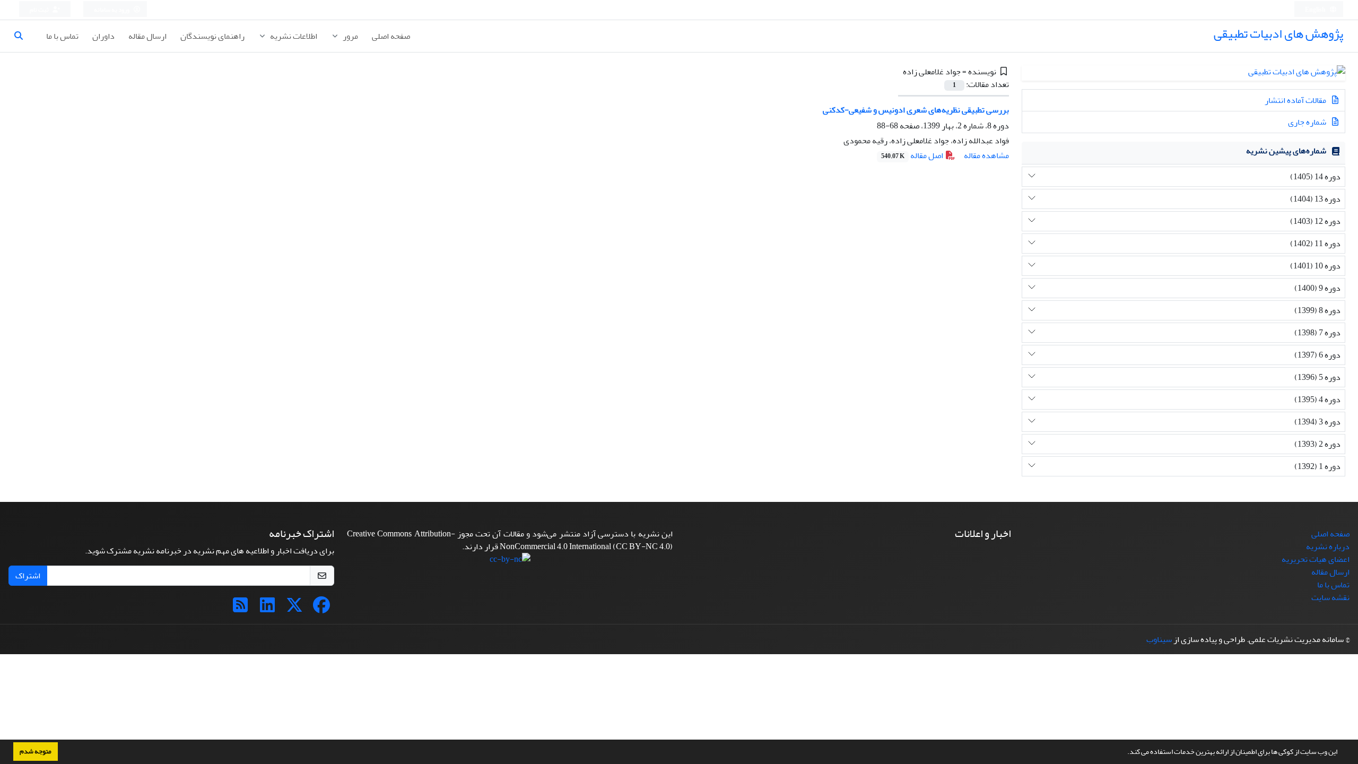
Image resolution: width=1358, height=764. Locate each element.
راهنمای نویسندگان (212, 36)
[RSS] (240, 609)
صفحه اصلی (391, 36)
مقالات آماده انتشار (1296, 100)
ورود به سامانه (112, 10)
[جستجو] (22, 36)
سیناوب (1159, 639)
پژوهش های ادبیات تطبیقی (1278, 33)
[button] (1124, 752)
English (1316, 10)
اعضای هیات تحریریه (1316, 559)
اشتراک (27, 576)
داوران (103, 36)
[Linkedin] (267, 609)
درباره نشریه (1328, 546)
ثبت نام (40, 10)
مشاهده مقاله (986, 155)
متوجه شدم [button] (35, 751)
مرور (349, 36)
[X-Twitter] (294, 609)
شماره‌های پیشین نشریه (1286, 151)
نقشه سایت (1330, 597)
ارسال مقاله (147, 36)
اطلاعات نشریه (292, 36)
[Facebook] (321, 609)
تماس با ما (62, 36)
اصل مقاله (913, 155)
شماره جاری (1308, 122)
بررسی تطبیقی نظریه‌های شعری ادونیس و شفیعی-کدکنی (916, 110)
